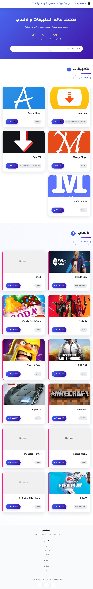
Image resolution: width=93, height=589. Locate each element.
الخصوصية (46, 570)
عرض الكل (83, 78)
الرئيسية (46, 546)
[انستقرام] (40, 585)
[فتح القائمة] (4, 4)
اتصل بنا (46, 566)
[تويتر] (46, 585)
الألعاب (46, 554)
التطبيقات (46, 550)
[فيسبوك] (52, 585)
